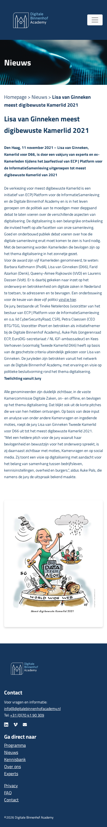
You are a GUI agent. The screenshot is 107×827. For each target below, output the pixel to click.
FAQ (8, 793)
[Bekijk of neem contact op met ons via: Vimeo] (15, 725)
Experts (11, 774)
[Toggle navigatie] (95, 19)
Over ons (12, 766)
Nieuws (40, 97)
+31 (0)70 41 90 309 (27, 715)
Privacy (11, 786)
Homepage (16, 97)
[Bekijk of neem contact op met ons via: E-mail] (25, 725)
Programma (15, 745)
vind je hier (67, 299)
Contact (11, 800)
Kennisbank (15, 759)
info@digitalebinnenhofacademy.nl (32, 708)
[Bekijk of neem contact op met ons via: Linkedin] (6, 725)
